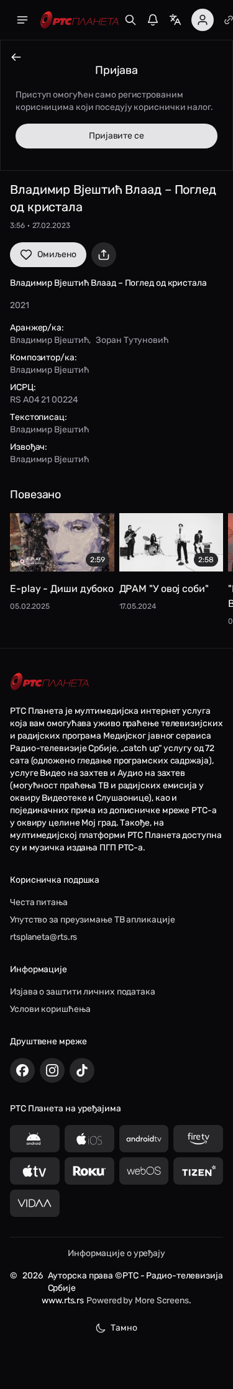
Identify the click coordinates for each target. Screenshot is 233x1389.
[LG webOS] (144, 1171)
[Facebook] (22, 1070)
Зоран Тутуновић (132, 340)
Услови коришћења (50, 1009)
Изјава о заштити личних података (82, 991)
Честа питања (39, 902)
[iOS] (89, 1138)
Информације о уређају (116, 1253)
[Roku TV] (89, 1171)
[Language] (175, 20)
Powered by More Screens (137, 1300)
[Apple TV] (35, 1171)
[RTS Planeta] (79, 20)
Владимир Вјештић (49, 340)
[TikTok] (82, 1070)
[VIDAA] (35, 1203)
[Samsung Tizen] (198, 1171)
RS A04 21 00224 (44, 399)
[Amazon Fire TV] (198, 1138)
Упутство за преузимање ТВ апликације (92, 919)
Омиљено (56, 254)
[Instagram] (52, 1070)
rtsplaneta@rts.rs (43, 937)
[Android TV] (144, 1138)
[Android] (35, 1138)
